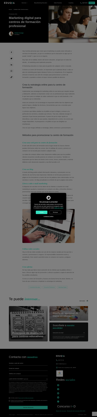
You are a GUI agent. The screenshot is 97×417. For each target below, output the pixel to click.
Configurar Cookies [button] (48, 216)
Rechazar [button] (55, 212)
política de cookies (58, 208)
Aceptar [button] (42, 212)
